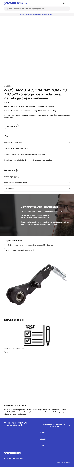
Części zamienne (11, 126)
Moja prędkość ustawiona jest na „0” (17, 148)
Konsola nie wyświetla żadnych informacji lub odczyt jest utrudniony (29, 160)
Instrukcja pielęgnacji (11, 177)
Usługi (43, 439)
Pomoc (43, 432)
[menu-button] (68, 3)
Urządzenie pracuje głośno (13, 142)
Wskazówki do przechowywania (15, 183)
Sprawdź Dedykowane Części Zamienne (19, 250)
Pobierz (7, 353)
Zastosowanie (9, 188)
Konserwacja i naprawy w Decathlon (54, 425)
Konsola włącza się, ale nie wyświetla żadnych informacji (24, 154)
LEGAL (42, 445)
